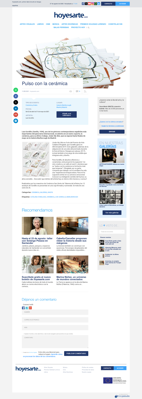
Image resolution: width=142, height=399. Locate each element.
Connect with (28, 305)
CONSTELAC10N (115, 24)
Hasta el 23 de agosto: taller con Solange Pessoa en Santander (37, 241)
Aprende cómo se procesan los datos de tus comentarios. (42, 355)
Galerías (43, 192)
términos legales (33, 352)
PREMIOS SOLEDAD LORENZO (93, 24)
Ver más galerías (112, 213)
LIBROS (40, 24)
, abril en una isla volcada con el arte (113, 249)
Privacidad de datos (88, 370)
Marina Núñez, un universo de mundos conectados (71, 278)
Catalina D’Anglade (38, 197)
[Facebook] (23, 308)
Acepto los (30, 352)
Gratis (35, 105)
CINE (48, 24)
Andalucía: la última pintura (112, 255)
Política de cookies (87, 367)
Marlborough (72, 197)
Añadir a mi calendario (66, 114)
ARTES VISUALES (27, 24)
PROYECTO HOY (78, 27)
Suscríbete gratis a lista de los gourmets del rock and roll (113, 242)
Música (65, 367)
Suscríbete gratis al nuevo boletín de (36, 278)
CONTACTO (108, 4)
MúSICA (55, 24)
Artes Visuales (48, 367)
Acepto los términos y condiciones (113, 126)
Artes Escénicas (68, 372)
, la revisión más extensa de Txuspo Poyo (113, 262)
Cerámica (29, 105)
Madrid (64, 107)
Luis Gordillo (60, 197)
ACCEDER (122, 4)
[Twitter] (26, 308)
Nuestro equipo (86, 372)
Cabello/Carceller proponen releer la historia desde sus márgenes (72, 241)
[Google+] (30, 308)
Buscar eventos (105, 237)
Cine (64, 370)
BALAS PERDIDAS (61, 27)
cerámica (50, 197)
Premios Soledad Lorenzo (52, 370)
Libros (46, 372)
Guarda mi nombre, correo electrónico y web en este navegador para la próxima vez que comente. (48, 334)
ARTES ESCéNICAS (70, 24)
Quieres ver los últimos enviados (111, 122)
